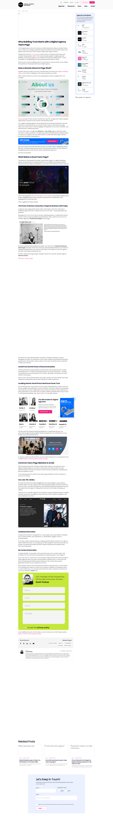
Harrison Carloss (67, 645)
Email (37, 794)
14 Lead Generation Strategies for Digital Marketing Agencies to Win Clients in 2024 (81, 762)
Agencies (61, 6)
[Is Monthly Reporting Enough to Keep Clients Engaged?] (56, 750)
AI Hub (93, 6)
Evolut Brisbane (68, 643)
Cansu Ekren (29, 651)
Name (37, 788)
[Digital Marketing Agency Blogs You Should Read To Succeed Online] (30, 750)
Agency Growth (25, 11)
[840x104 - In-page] (43, 142)
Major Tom (61, 643)
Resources (71, 6)
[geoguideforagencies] (56, 408)
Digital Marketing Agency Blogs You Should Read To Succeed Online (29, 761)
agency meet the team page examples (29, 634)
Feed (79, 6)
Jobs (85, 6)
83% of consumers (34, 54)
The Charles (60, 645)
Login (78, 2)
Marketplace (85, 2)
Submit (40, 808)
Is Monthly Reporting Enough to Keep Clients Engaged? (56, 761)
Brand (68, 790)
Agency (62, 790)
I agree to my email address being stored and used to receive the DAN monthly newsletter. (56, 804)
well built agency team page (42, 196)
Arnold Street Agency (53, 643)
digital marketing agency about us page (36, 458)
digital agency (41, 393)
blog (19, 11)
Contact (71, 2)
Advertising (66, 2)
